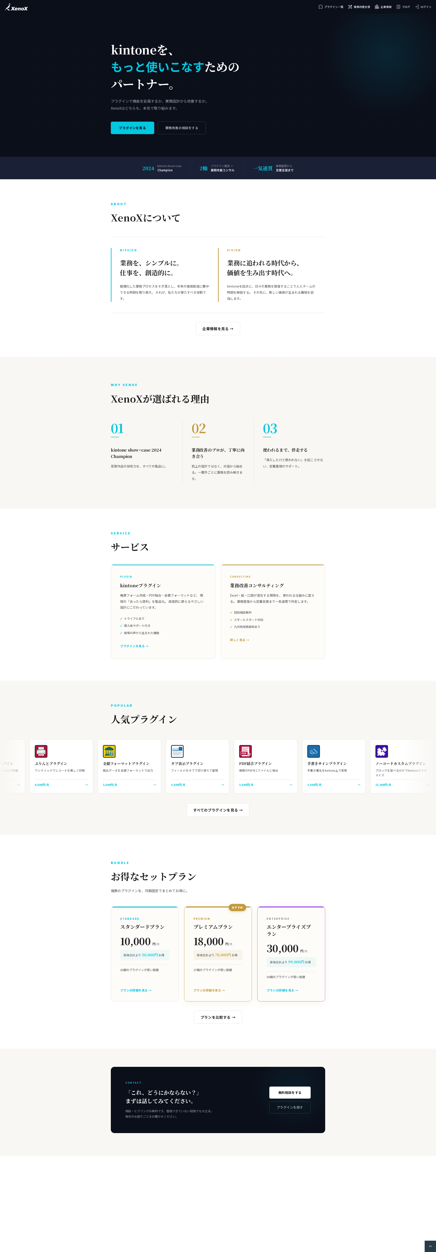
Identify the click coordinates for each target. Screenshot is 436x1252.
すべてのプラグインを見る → (218, 810)
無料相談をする (290, 1092)
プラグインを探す (290, 1107)
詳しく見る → (239, 640)
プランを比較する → (218, 1017)
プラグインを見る (132, 127)
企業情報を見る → (218, 328)
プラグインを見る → (134, 646)
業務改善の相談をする (181, 127)
